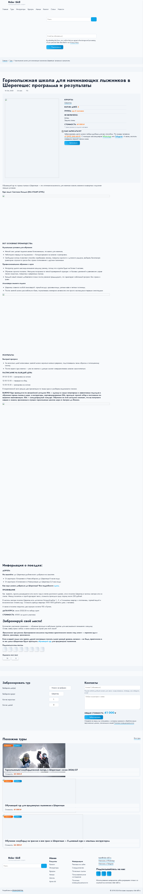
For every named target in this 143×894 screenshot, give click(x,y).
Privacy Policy (74, 43)
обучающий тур (44, 641)
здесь (56, 586)
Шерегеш (68, 103)
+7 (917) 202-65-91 (72, 136)
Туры (11, 61)
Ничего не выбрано (59, 688)
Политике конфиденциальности (124, 723)
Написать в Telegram (106, 864)
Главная (5, 61)
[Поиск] (94, 19)
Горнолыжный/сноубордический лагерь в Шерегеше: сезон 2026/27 (41, 769)
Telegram (119, 136)
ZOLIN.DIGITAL (17, 890)
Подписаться (56, 47)
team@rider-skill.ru (105, 858)
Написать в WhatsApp (107, 861)
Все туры (137, 738)
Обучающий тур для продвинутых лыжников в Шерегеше (34, 805)
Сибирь (18, 745)
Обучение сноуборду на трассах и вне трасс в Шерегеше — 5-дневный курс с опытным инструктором (57, 840)
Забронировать (94, 717)
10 (7, 658)
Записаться (73, 143)
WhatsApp (107, 136)
